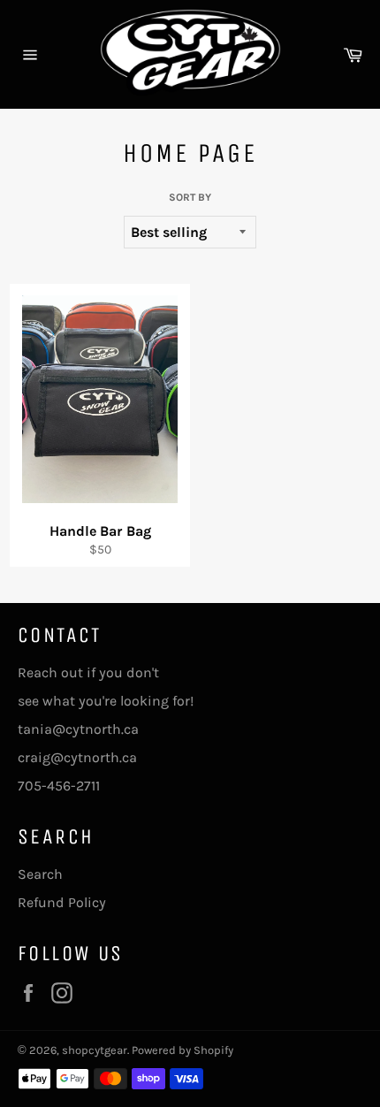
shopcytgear (94, 1050)
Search (40, 874)
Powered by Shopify (182, 1050)
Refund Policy (62, 902)
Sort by (190, 197)
